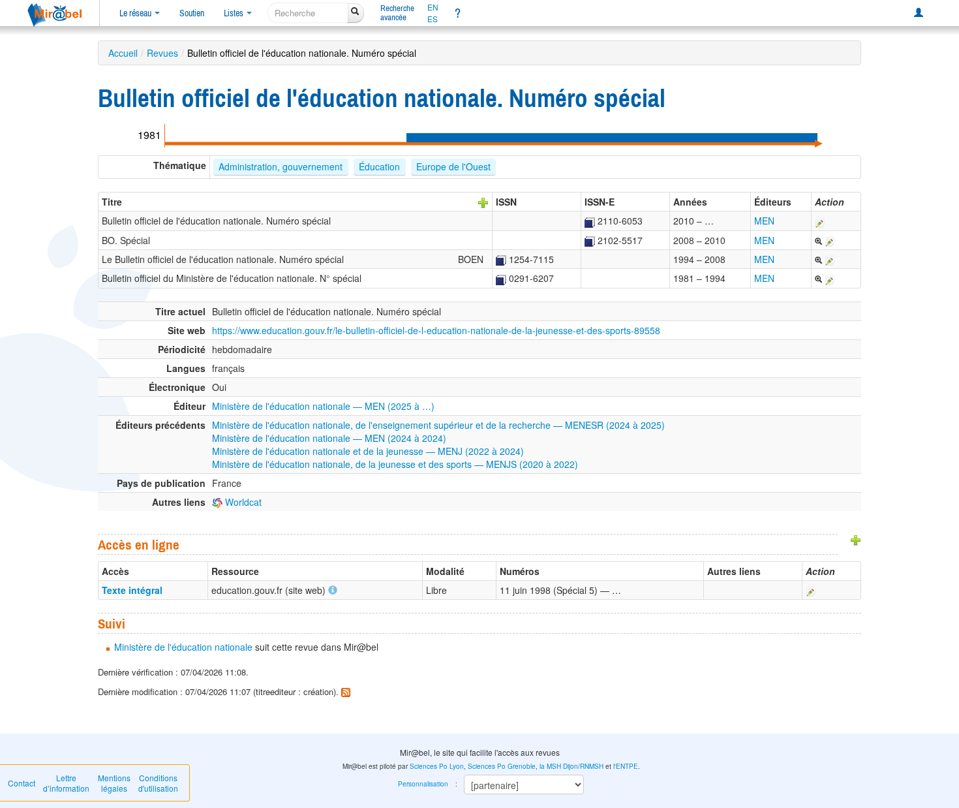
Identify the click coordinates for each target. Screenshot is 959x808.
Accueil (123, 52)
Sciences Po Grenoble (502, 766)
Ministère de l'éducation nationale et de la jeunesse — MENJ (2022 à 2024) (368, 451)
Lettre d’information (66, 783)
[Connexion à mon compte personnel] (918, 13)
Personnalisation (423, 783)
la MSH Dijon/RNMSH (571, 766)
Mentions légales (114, 783)
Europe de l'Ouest (453, 166)
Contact (21, 782)
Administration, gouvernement (280, 166)
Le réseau (136, 13)
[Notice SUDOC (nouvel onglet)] (590, 220)
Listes (234, 13)
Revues (162, 52)
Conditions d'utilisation (158, 783)
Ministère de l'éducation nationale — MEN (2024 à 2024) (329, 437)
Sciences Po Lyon (437, 766)
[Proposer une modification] (820, 220)
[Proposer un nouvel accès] (856, 539)
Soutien (191, 13)
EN (432, 7)
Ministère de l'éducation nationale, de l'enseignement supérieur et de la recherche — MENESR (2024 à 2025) (438, 424)
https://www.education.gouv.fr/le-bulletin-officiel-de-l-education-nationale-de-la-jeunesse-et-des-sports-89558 (436, 330)
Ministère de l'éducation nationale (183, 646)
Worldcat (242, 501)
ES (432, 18)
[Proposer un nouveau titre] (483, 201)
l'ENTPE (625, 766)
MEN (764, 220)
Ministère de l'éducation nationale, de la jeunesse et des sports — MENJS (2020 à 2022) (395, 464)
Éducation (379, 166)
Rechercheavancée (397, 12)
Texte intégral (132, 590)
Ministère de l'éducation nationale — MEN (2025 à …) (323, 405)
